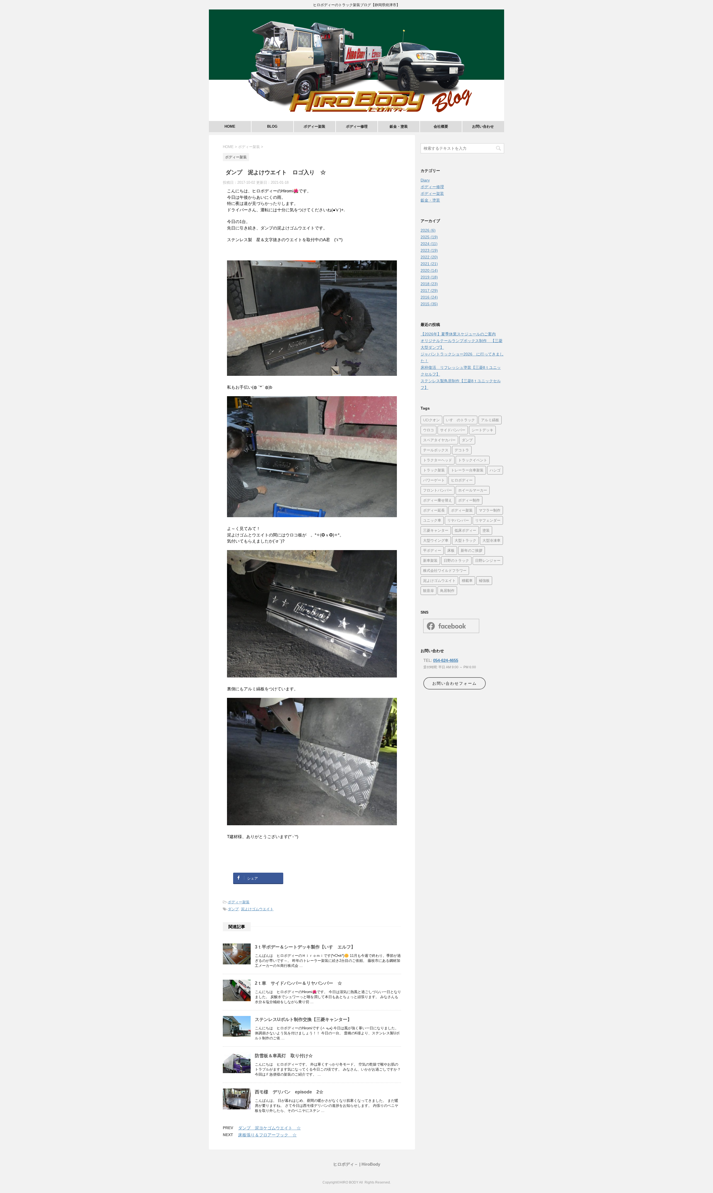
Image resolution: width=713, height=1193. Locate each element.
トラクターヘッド (437, 460)
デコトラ (462, 450)
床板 (451, 550)
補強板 (484, 580)
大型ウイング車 (435, 540)
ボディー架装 (314, 126)
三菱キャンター (435, 530)
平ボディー (432, 550)
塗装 (486, 530)
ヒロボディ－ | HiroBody (356, 1164)
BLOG (272, 126)
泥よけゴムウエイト (257, 909)
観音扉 (428, 590)
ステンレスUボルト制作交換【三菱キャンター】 (303, 1019)
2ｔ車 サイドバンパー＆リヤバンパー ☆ (298, 983)
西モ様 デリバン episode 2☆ (289, 1092)
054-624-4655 (445, 660)
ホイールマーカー (472, 490)
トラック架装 (434, 470)
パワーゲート (434, 480)
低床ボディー (465, 530)
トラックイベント (472, 460)
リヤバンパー (458, 520)
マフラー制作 (489, 510)
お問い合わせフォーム (454, 683)
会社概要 (441, 126)
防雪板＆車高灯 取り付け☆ (284, 1055)
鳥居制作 (447, 590)
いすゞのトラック (460, 420)
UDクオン (431, 420)
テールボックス (435, 450)
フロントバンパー (437, 490)
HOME (229, 126)
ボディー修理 (357, 126)
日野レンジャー (487, 560)
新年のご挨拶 (471, 550)
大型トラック (465, 540)
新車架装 (430, 560)
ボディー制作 (469, 500)
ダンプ (233, 909)
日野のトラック (456, 560)
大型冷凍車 (491, 540)
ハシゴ (495, 470)
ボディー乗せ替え (437, 500)
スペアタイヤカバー (439, 440)
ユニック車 (432, 520)
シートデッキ (482, 430)
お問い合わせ (483, 126)
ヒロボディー (462, 480)
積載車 (467, 580)
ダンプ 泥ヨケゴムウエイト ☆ (269, 1128)
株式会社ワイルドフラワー (445, 570)
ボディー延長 (434, 510)
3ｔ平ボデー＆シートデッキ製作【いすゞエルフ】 (305, 947)
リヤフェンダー (487, 520)
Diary (425, 180)
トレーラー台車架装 (467, 470)
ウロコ (428, 430)
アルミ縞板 (490, 420)
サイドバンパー (452, 430)
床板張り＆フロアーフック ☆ (267, 1134)
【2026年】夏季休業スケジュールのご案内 (458, 334)
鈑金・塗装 (399, 126)
